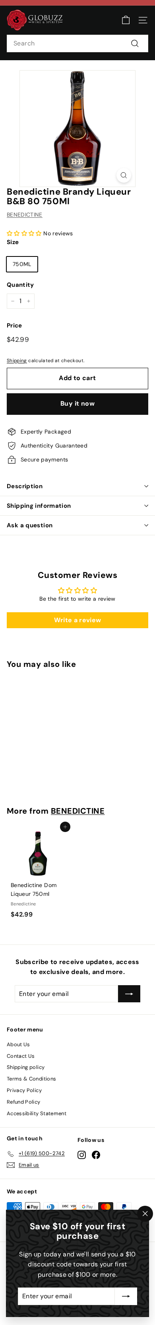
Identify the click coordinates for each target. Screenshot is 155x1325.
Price (14, 325)
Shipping (17, 360)
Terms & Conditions (31, 1078)
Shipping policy (26, 1067)
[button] (25, 233)
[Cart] (125, 20)
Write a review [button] (77, 620)
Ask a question (29, 525)
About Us (18, 1044)
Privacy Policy (24, 1090)
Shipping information (39, 506)
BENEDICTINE (25, 214)
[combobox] (77, 43)
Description (25, 486)
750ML (22, 264)
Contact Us (21, 1056)
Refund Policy (24, 1101)
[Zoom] (123, 175)
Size (13, 242)
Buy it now (77, 403)
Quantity (20, 285)
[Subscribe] (126, 1296)
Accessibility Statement (36, 1113)
